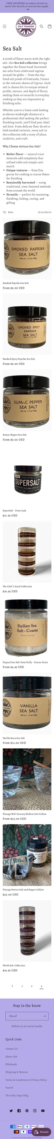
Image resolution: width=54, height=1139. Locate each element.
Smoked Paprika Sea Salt (16, 283)
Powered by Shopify (34, 1138)
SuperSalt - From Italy (14, 510)
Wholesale (11, 1064)
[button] (4, 26)
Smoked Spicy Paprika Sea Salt (19, 358)
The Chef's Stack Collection (17, 586)
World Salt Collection (14, 965)
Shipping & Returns (17, 1072)
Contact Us (12, 1048)
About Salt (11, 1056)
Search (9, 1087)
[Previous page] (12, 986)
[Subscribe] (44, 1016)
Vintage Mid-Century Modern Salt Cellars (25, 813)
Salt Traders (22, 1138)
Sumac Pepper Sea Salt (15, 434)
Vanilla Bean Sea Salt (14, 738)
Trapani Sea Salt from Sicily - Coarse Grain (25, 662)
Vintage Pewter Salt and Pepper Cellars (23, 889)
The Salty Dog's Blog (17, 1095)
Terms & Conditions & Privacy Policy (26, 1080)
